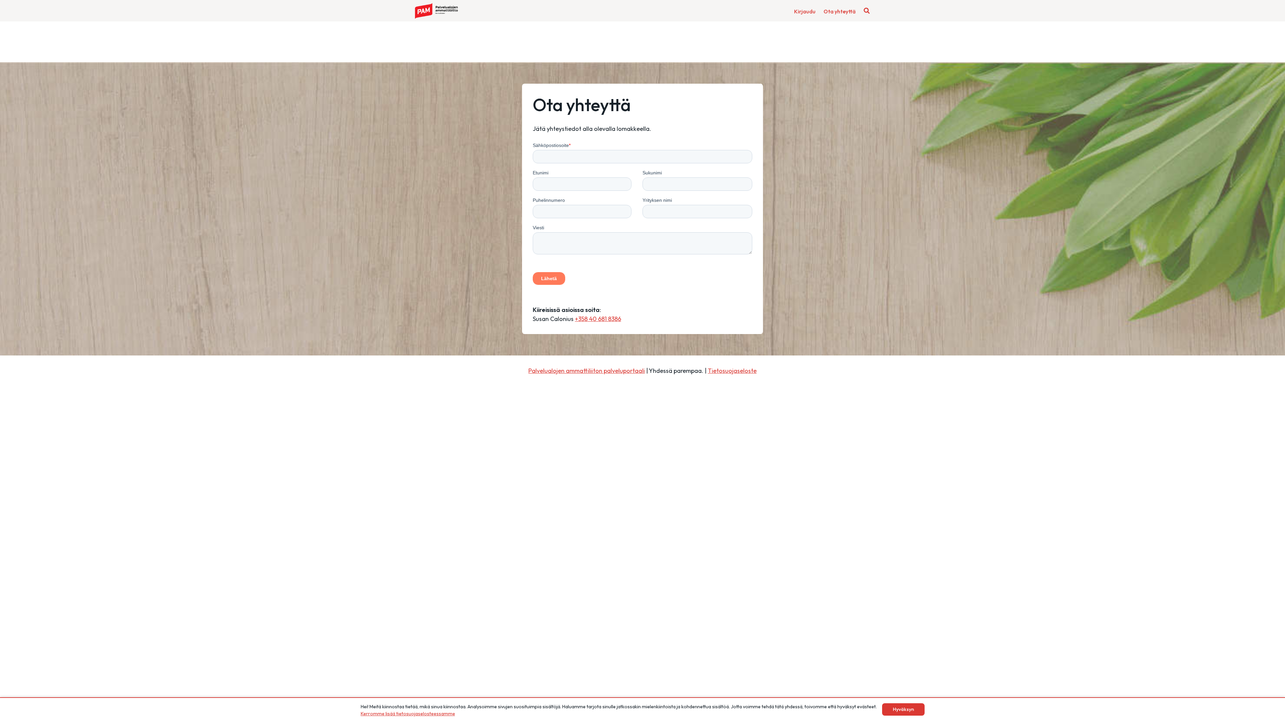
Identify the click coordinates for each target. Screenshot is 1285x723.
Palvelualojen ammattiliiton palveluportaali (586, 371)
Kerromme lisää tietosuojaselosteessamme (408, 714)
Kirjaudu (805, 11)
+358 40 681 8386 (598, 319)
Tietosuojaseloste (732, 371)
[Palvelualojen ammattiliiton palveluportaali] (436, 11)
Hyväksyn (903, 709)
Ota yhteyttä (840, 11)
